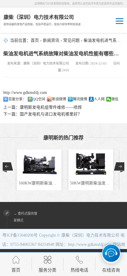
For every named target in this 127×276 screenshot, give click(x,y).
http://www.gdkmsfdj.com (25, 92)
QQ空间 (39, 99)
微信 (114, 99)
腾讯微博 (80, 99)
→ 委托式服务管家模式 (25, 217)
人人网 (99, 99)
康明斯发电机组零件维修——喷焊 (51, 107)
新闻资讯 (51, 40)
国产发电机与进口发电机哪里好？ (51, 114)
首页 (35, 40)
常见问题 (71, 40)
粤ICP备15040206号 (20, 235)
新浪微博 (59, 99)
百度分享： (17, 99)
